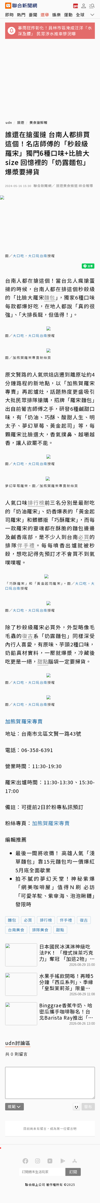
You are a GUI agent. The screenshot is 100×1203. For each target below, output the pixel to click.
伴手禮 (66, 920)
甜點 (60, 929)
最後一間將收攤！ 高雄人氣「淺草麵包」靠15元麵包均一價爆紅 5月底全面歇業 (55, 861)
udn (9, 123)
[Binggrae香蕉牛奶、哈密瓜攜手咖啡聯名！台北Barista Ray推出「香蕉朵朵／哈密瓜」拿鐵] (21, 1013)
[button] (84, 6)
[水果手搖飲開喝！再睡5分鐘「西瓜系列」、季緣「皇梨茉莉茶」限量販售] (21, 984)
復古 (84, 920)
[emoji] (76, 1106)
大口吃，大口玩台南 (30, 255)
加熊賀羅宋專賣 (51, 823)
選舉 (45, 15)
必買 (28, 920)
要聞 (33, 15)
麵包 (12, 920)
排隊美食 (40, 929)
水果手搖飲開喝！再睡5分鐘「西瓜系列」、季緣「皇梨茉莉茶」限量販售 (66, 982)
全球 (80, 15)
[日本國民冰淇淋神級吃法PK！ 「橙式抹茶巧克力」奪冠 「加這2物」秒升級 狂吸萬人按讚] (21, 954)
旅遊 (20, 123)
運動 (68, 15)
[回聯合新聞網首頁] (8, 6)
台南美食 (16, 929)
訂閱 (73, 1171)
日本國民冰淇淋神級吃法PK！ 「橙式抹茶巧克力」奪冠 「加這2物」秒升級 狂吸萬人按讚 (67, 952)
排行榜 (46, 920)
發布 (88, 1106)
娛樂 (56, 15)
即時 (9, 15)
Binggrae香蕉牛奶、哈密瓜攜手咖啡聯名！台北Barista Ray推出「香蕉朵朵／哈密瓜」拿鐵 (66, 1011)
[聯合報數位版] (75, 6)
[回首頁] (24, 6)
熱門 (21, 15)
